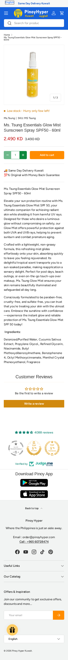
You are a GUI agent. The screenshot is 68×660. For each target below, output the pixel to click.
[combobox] (34, 23)
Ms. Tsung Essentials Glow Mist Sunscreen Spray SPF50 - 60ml (33, 38)
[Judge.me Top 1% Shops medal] (34, 448)
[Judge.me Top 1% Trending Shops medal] (52, 448)
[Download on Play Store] (34, 482)
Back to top (32, 508)
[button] (62, 13)
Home (7, 35)
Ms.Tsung (9, 118)
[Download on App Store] (34, 494)
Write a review (34, 403)
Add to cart (47, 155)
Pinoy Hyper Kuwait (22, 650)
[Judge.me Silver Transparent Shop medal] (15, 448)
